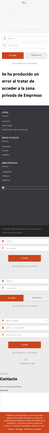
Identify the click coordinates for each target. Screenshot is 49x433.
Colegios (18, 10)
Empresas (39, 10)
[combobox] (24, 320)
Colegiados (28, 10)
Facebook (6, 146)
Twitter (5, 151)
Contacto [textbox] (8, 379)
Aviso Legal (7, 125)
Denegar (19, 429)
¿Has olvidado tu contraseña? (24, 63)
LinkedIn (5, 155)
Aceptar (11, 429)
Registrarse (36, 55)
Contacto (6, 121)
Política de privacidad (32, 429)
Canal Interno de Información (15, 129)
